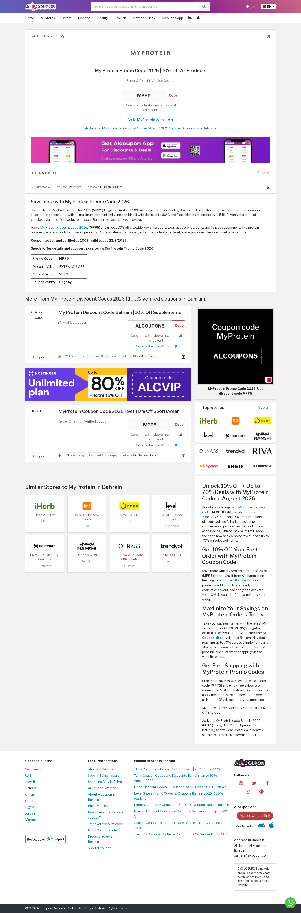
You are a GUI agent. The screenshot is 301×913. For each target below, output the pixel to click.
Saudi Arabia (34, 769)
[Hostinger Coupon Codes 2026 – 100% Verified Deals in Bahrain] (45, 546)
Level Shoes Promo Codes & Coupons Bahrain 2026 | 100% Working (178, 796)
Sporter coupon (99, 848)
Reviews (84, 18)
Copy (173, 95)
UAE (28, 776)
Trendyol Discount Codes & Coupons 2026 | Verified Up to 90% (181, 834)
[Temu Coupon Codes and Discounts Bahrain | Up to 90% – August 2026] (87, 506)
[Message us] (290, 902)
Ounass (129, 566)
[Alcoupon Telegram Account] (261, 791)
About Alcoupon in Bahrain (101, 797)
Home (29, 18)
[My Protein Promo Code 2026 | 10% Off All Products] (235, 346)
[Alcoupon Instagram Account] (241, 782)
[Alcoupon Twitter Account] (254, 782)
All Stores (48, 18)
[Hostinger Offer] (108, 384)
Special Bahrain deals (103, 776)
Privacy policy (98, 806)
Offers (66, 18)
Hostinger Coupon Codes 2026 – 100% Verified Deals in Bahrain (181, 805)
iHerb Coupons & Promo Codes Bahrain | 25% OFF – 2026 (177, 769)
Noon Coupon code (102, 830)
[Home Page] (40, 6)
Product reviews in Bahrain (101, 839)
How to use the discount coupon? (106, 815)
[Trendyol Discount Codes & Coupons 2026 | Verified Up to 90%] (171, 546)
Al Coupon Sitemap (102, 788)
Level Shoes (171, 526)
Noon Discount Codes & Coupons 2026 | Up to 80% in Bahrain (180, 787)
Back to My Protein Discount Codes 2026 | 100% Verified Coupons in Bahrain (152, 128)
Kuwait (30, 782)
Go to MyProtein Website (149, 120)
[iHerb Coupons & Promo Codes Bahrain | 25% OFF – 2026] (45, 506)
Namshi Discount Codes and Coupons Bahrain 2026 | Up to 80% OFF (181, 813)
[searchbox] (145, 6)
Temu (87, 526)
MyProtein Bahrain (232, 580)
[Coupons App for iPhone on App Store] (198, 18)
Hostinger (45, 566)
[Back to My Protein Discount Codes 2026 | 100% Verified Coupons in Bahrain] (269, 36)
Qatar (29, 801)
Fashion (120, 18)
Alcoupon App (172, 18)
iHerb (44, 521)
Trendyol (171, 561)
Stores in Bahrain (100, 769)
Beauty (102, 18)
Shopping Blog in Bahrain (106, 782)
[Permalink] (59, 356)
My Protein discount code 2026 (63, 228)
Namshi (87, 561)
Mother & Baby (144, 18)
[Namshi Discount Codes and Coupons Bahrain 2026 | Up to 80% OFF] (87, 546)
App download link (255, 816)
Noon (129, 521)
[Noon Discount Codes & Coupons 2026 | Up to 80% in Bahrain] (129, 506)
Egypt (29, 807)
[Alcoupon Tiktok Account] (248, 791)
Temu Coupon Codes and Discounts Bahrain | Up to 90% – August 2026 (176, 778)
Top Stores (213, 407)
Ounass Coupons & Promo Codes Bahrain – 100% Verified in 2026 (178, 825)
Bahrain (30, 788)
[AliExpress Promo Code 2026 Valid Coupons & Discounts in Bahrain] (209, 466)
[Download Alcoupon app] (150, 150)
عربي (252, 6)
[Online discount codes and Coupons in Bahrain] (33, 36)
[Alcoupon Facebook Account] (267, 782)
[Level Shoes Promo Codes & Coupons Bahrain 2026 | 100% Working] (171, 506)
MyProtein (67, 36)
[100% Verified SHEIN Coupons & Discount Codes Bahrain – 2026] (235, 466)
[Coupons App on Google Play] (189, 18)
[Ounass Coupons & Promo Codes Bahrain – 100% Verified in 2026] (129, 546)
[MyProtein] (150, 53)
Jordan (30, 813)
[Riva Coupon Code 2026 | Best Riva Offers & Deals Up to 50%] (262, 451)
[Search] (204, 6)
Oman (29, 794)
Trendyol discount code (105, 824)
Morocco (32, 820)
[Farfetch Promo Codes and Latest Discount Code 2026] (262, 466)
